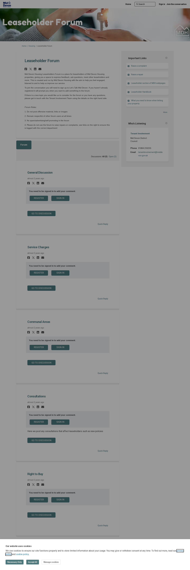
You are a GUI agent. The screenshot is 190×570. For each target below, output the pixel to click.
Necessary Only (14, 562)
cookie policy (22, 554)
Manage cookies (51, 562)
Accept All (32, 562)
